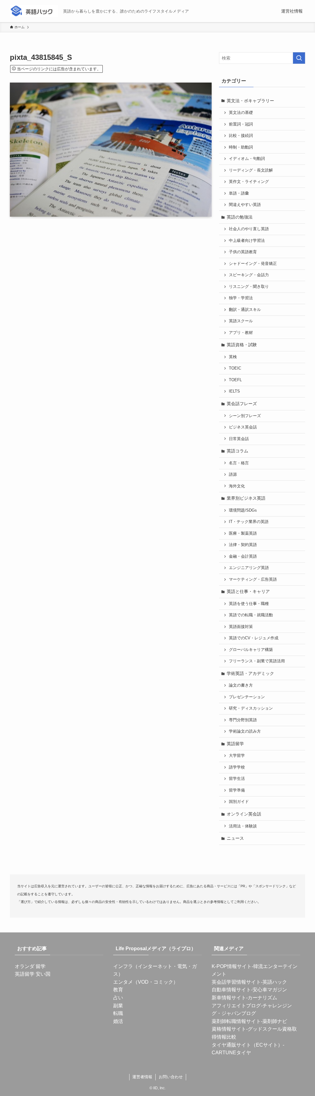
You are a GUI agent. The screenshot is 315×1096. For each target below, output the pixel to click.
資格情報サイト (229, 1029)
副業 (118, 1005)
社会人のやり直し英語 (249, 229)
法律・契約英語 (243, 545)
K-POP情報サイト (232, 966)
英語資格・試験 (242, 344)
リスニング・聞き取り (249, 287)
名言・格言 (239, 463)
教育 (118, 989)
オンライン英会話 (244, 813)
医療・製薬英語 (243, 533)
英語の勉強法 (240, 217)
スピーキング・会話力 (249, 275)
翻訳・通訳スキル (245, 310)
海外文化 (237, 486)
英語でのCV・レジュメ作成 (253, 638)
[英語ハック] (34, 11)
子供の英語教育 (243, 252)
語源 (233, 474)
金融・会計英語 (243, 556)
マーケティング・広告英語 (253, 579)
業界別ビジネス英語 (246, 498)
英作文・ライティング (249, 182)
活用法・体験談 (243, 826)
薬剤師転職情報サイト (236, 1021)
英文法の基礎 (241, 112)
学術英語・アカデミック (250, 673)
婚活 (118, 1021)
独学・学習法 (241, 298)
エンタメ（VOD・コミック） (145, 982)
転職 (118, 1013)
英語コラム (237, 450)
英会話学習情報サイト (236, 982)
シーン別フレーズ (245, 416)
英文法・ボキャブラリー (250, 100)
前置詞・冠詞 (241, 124)
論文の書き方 (241, 685)
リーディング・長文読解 (251, 170)
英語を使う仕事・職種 (249, 604)
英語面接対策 (241, 627)
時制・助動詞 (241, 147)
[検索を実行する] (299, 58)
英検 (233, 357)
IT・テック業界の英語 (249, 522)
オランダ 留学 (30, 966)
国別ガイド (239, 802)
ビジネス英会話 (243, 427)
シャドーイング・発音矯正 (253, 263)
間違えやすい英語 (245, 205)
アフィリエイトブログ (236, 1005)
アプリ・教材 (241, 333)
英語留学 (235, 743)
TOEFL (235, 380)
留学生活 (237, 778)
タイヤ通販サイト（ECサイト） (247, 1045)
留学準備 (237, 790)
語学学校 (237, 767)
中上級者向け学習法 (247, 240)
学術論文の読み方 (245, 731)
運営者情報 (142, 1077)
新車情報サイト (229, 997)
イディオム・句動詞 (247, 159)
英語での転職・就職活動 (251, 615)
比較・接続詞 (241, 136)
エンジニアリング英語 (249, 568)
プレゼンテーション (247, 697)
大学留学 (237, 755)
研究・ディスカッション (251, 708)
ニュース (235, 838)
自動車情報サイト (231, 989)
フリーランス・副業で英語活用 (257, 661)
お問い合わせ (171, 1077)
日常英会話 (239, 439)
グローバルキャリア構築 (251, 650)
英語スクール (241, 321)
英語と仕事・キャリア (248, 591)
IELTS (234, 391)
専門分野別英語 (243, 720)
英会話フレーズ (242, 403)
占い (118, 997)
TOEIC (235, 368)
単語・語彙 (239, 193)
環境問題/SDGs (243, 510)
